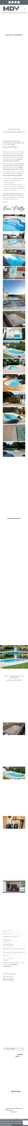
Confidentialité (7, 962)
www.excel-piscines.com (14, 518)
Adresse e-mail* (7, 939)
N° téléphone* (7, 936)
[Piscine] (14, 231)
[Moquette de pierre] (14, 441)
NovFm (17, 1056)
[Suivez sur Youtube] (18, 2)
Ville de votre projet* (8, 944)
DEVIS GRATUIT (18, 35)
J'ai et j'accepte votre (13, 964)
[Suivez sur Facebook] (9, 2)
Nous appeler (9, 111)
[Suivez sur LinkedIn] (15, 2)
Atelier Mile (14, 1112)
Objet (4, 955)
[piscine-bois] (14, 406)
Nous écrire (9, 115)
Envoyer (7, 968)
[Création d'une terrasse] (14, 309)
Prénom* (5, 933)
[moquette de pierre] (14, 373)
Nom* (4, 931)
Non (14, 1125)
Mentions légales (10, 1108)
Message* (5, 960)
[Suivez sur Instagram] (12, 2)
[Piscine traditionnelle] (14, 327)
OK (12, 1125)
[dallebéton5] (14, 456)
